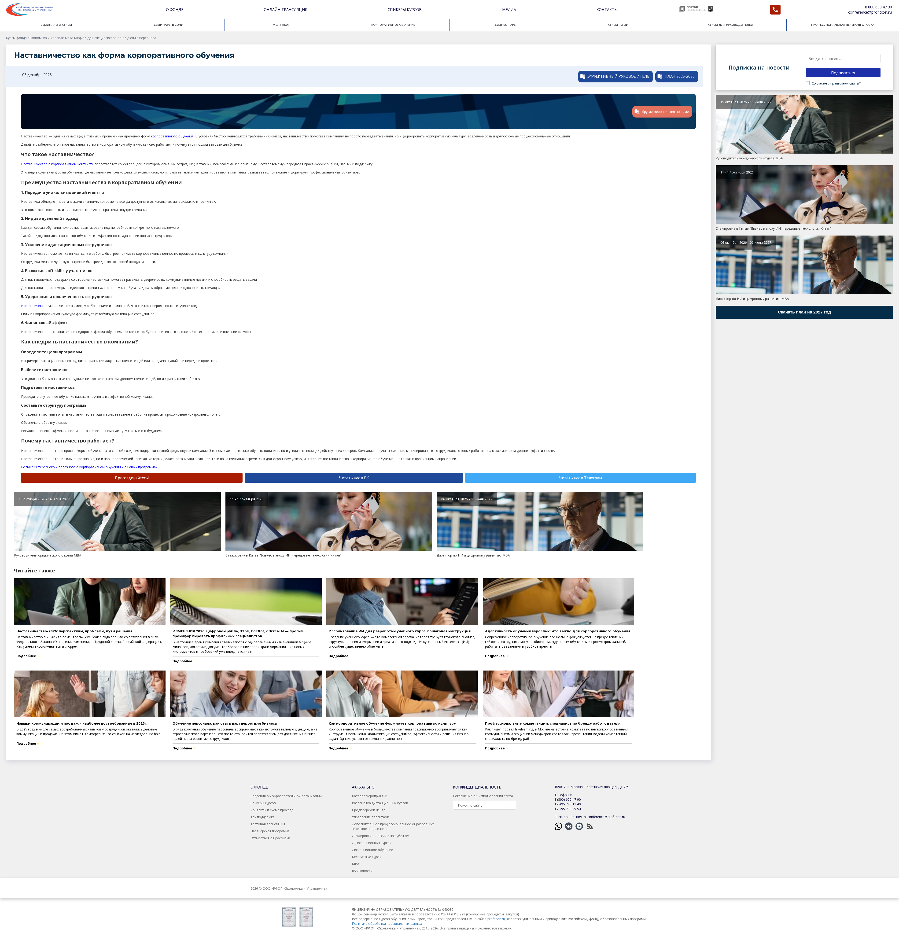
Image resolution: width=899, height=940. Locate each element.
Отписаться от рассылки (270, 838)
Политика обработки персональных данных (387, 923)
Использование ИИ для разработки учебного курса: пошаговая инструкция (400, 631)
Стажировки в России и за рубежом (380, 835)
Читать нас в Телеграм (580, 477)
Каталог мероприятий (369, 796)
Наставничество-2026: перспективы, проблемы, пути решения (74, 631)
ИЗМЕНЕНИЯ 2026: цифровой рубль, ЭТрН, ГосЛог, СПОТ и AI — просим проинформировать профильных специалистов (238, 633)
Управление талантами (370, 817)
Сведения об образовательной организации (286, 796)
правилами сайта (844, 83)
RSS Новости (362, 871)
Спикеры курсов (263, 803)
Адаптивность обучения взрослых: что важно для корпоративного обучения (557, 631)
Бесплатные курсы (366, 857)
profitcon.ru (496, 919)
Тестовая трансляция (268, 824)
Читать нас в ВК (354, 477)
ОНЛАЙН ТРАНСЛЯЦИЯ (285, 9)
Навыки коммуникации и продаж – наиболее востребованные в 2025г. (81, 723)
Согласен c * (836, 83)
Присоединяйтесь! (132, 477)
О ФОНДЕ (174, 9)
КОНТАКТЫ (607, 9)
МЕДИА (509, 9)
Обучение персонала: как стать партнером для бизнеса (225, 723)
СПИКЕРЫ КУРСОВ (405, 9)
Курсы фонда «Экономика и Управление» (38, 38)
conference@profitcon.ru (870, 12)
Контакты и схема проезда (272, 810)
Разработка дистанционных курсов (380, 803)
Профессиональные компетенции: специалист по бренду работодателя (552, 723)
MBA (355, 864)
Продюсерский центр (368, 810)
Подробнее (26, 656)
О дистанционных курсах (371, 842)
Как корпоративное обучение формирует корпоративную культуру (392, 723)
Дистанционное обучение (372, 850)
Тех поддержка (263, 817)
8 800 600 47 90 (878, 7)
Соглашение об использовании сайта (483, 796)
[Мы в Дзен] (579, 826)
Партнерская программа (270, 831)
